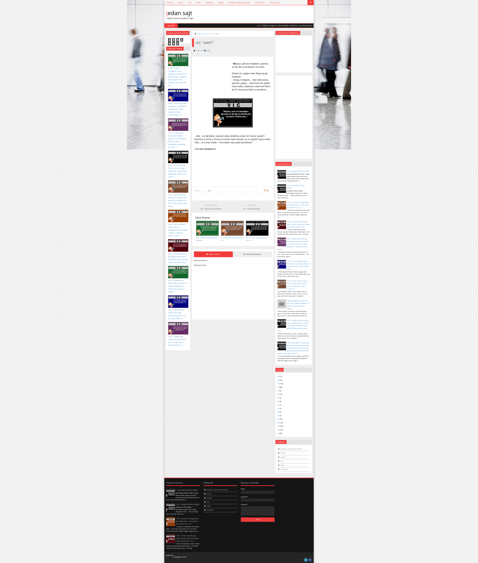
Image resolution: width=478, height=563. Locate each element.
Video (198, 2)
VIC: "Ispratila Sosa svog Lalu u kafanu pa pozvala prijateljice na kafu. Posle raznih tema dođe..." (178, 200)
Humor (180, 2)
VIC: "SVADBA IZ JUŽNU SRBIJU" (188, 504)
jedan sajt (179, 13)
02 (278, 380)
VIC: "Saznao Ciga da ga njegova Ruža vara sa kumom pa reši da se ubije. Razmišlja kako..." (178, 258)
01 (278, 384)
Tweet (209, 191)
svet (281, 461)
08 (278, 391)
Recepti (221, 2)
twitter (306, 560)
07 (278, 394)
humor (206, 34)
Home (199, 34)
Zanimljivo (209, 2)
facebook (310, 560)
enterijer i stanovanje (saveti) (239, 2)
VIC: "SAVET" (215, 34)
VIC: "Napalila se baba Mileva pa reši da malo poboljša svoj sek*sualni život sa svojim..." (177, 286)
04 (278, 426)
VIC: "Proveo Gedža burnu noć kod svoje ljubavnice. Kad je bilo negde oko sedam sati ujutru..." (177, 171)
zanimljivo (284, 469)
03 (278, 376)
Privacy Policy (274, 2)
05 (278, 423)
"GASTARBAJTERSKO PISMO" (298, 171)
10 (278, 408)
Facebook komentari (253, 254)
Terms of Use (260, 2)
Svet (189, 2)
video (282, 465)
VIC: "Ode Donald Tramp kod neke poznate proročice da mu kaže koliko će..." (177, 314)
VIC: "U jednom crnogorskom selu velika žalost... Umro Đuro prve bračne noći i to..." (298, 205)
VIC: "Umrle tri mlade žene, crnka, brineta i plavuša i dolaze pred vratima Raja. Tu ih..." (298, 224)
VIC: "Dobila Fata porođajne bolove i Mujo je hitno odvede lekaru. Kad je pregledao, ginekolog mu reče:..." (177, 140)
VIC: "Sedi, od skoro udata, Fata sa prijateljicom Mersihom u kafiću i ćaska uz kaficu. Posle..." (177, 230)
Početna (170, 2)
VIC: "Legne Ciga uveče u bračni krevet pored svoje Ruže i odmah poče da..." (177, 340)
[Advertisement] (213, 82)
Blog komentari (214, 254)
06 (278, 419)
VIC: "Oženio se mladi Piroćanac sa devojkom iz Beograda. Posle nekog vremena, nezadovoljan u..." (177, 109)
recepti (282, 457)
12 (278, 387)
